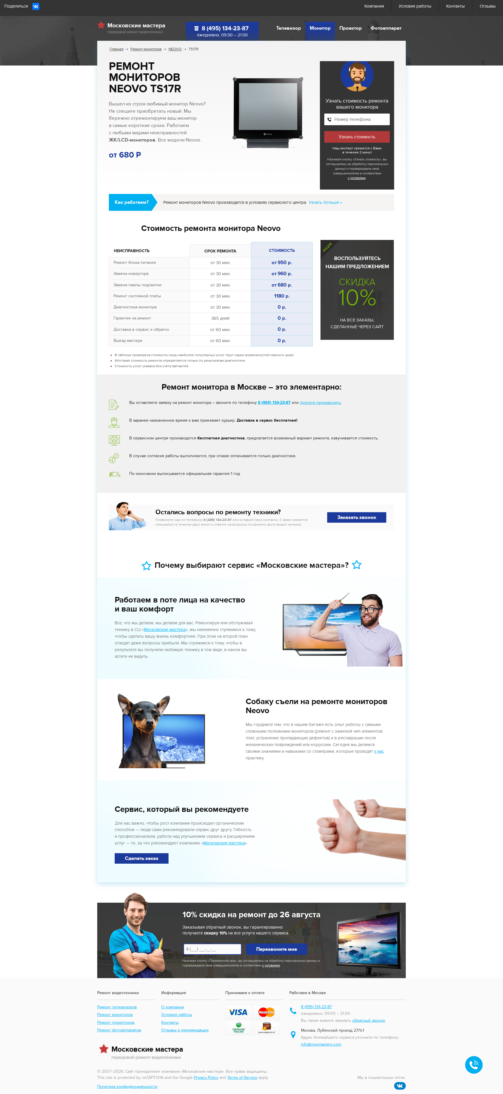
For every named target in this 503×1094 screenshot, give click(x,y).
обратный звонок (368, 1020)
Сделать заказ (141, 858)
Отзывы (488, 6)
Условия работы (415, 6)
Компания (374, 6)
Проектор (350, 28)
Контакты (455, 6)
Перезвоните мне (276, 949)
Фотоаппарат (386, 28)
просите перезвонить (320, 402)
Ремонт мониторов (115, 1014)
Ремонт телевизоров (117, 1007)
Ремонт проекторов (115, 1022)
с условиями (357, 178)
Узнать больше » (325, 202)
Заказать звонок (356, 517)
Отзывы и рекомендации (185, 1030)
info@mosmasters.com (321, 1044)
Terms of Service (242, 1077)
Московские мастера (165, 629)
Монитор (320, 28)
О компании (172, 1007)
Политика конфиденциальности (127, 1086)
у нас (379, 751)
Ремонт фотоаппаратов (119, 1030)
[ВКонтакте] (35, 6)
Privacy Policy (206, 1077)
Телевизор (288, 28)
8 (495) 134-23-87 (225, 28)
